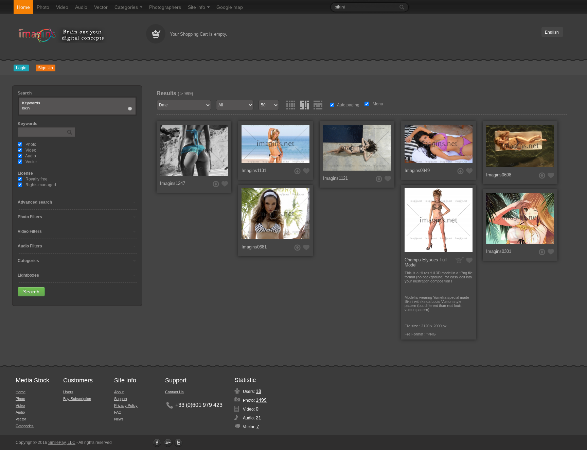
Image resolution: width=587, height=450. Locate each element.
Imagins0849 (417, 170)
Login (21, 68)
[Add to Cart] (460, 260)
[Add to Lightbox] (224, 184)
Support (120, 399)
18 (258, 391)
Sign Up (45, 68)
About (119, 392)
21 (258, 417)
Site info (196, 7)
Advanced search (35, 202)
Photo (43, 7)
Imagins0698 (498, 174)
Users (68, 392)
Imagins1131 (254, 170)
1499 (261, 400)
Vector (101, 7)
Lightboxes (28, 275)
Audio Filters (30, 246)
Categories (126, 7)
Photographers (165, 7)
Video (62, 7)
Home (23, 7)
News (119, 419)
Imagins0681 (254, 246)
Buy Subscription (77, 399)
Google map (229, 7)
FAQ (118, 412)
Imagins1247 (172, 183)
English (552, 32)
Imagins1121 (335, 178)
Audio (81, 7)
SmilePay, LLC (61, 442)
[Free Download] (216, 184)
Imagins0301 (498, 251)
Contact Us (174, 392)
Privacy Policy (126, 405)
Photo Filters (30, 216)
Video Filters (30, 231)
